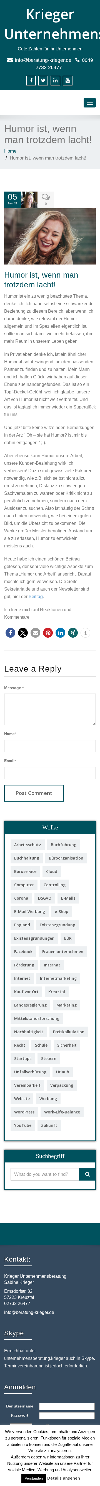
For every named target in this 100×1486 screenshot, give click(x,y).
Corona (21, 898)
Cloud (51, 871)
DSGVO (44, 898)
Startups (22, 1058)
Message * (14, 688)
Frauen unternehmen (62, 951)
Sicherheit (67, 1045)
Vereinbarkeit (27, 1085)
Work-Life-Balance (62, 1112)
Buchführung (63, 844)
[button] (10, 633)
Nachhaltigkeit (28, 1031)
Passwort (19, 1415)
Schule (41, 1045)
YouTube (22, 1125)
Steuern (48, 1058)
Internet (22, 978)
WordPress (24, 1112)
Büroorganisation (66, 858)
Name (10, 733)
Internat (52, 965)
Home (10, 151)
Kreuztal (56, 991)
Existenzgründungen (34, 938)
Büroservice (25, 871)
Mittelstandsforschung (36, 1018)
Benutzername (19, 1406)
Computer (24, 884)
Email (10, 760)
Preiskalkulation (68, 1031)
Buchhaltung (26, 858)
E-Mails (68, 898)
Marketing (66, 1005)
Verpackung (61, 1085)
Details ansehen (63, 1478)
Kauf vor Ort (26, 991)
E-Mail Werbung (29, 911)
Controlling (55, 884)
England (22, 924)
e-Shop (61, 911)
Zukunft (49, 1125)
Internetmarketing (58, 978)
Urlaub (62, 1071)
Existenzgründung (57, 924)
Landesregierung (30, 1005)
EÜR (68, 938)
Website (22, 1098)
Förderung (24, 965)
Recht (19, 1045)
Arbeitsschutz (27, 844)
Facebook (23, 951)
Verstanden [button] (34, 1478)
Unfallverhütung (30, 1071)
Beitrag (36, 596)
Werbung (48, 1098)
